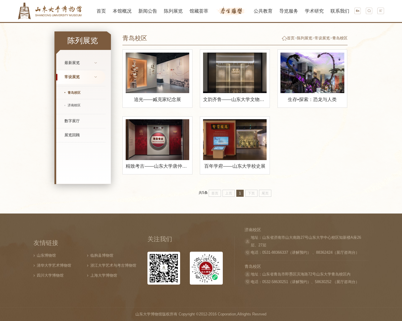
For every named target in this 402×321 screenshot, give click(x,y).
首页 (291, 38)
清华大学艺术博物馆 (54, 265)
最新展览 (72, 62)
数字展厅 (72, 121)
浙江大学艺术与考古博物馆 (113, 265)
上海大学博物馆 (103, 275)
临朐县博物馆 (101, 255)
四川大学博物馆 (50, 275)
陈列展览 (304, 38)
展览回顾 (72, 135)
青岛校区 (340, 38)
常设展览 (72, 77)
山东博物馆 (46, 255)
